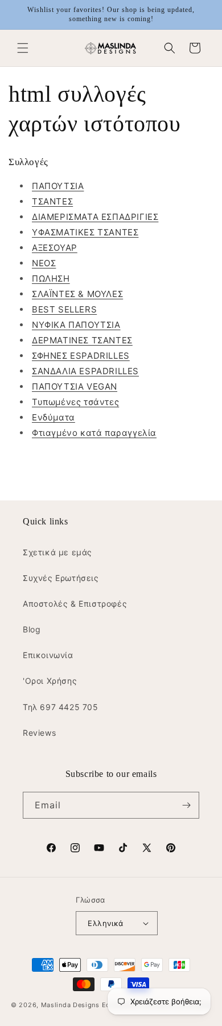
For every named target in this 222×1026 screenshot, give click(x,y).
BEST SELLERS (64, 309)
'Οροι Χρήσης (50, 681)
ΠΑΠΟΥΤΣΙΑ (58, 186)
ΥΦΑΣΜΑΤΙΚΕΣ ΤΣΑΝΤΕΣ (85, 232)
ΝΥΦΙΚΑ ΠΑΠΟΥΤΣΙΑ (76, 324)
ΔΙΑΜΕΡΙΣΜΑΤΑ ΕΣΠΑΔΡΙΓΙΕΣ (95, 216)
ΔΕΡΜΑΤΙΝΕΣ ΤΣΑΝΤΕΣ (82, 340)
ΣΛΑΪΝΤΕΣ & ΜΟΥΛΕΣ (77, 293)
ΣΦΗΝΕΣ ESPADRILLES (81, 355)
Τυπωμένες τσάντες (75, 401)
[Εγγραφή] (186, 805)
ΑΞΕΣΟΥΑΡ (54, 247)
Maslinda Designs (70, 1005)
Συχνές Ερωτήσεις (61, 578)
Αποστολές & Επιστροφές (75, 603)
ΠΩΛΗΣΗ (51, 278)
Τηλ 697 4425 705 (60, 707)
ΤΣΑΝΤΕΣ (52, 201)
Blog (31, 629)
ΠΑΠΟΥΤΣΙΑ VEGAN (74, 386)
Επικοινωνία (48, 655)
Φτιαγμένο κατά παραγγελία (94, 432)
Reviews (39, 733)
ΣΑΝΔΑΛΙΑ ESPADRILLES (85, 371)
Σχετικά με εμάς (57, 552)
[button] (22, 48)
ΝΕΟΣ (44, 263)
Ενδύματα (53, 417)
